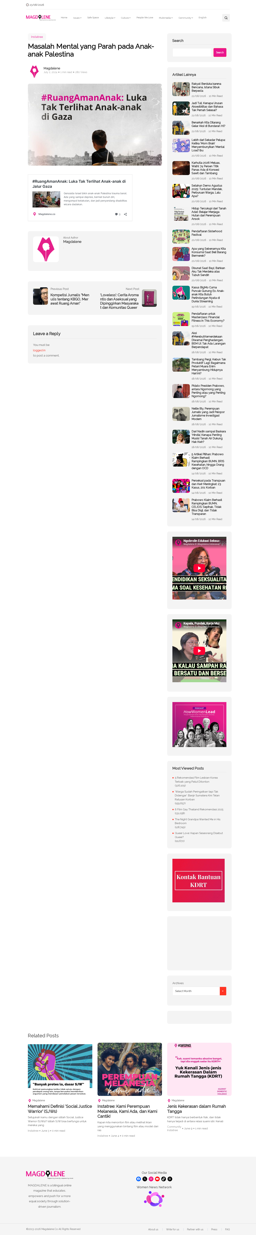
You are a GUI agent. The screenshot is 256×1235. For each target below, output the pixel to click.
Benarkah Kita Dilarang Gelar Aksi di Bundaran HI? (208, 124)
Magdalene (52, 68)
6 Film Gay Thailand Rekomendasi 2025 (199, 809)
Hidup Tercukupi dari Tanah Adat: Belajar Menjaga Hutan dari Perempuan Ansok (209, 214)
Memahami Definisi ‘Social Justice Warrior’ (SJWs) (60, 1109)
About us (153, 1229)
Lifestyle (109, 18)
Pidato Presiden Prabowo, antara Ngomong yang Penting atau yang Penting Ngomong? (208, 391)
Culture (125, 18)
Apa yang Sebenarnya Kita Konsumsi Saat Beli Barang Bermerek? (209, 252)
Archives (178, 983)
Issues (76, 18)
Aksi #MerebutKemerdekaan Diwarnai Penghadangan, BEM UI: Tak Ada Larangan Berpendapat (209, 340)
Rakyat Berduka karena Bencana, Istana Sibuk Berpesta (206, 87)
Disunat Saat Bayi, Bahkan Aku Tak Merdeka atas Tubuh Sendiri (208, 271)
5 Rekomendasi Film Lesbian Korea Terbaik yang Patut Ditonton (196, 779)
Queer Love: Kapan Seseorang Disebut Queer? (199, 835)
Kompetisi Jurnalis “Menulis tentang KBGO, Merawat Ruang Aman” (70, 299)
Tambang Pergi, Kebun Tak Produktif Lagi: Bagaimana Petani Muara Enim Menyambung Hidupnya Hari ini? (209, 366)
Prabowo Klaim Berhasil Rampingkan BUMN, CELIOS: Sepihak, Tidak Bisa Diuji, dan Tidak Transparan (207, 507)
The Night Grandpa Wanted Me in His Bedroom (197, 821)
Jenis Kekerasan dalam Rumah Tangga (196, 1109)
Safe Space (93, 17)
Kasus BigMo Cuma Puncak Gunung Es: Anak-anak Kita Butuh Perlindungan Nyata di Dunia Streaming (208, 294)
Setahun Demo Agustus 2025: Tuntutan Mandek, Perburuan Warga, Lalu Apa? (207, 191)
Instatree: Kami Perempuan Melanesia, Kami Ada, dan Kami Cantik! (127, 1111)
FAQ (227, 1229)
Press (214, 1229)
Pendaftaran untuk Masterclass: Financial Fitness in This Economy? (208, 317)
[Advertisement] (199, 943)
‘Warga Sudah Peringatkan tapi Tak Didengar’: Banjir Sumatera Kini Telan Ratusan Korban (197, 795)
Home (64, 17)
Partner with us (195, 1229)
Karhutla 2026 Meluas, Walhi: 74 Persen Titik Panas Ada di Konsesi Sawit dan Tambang (206, 168)
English (203, 17)
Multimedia (165, 18)
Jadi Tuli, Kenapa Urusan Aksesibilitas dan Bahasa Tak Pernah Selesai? (207, 106)
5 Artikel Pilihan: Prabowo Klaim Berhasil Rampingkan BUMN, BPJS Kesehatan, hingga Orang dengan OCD (208, 461)
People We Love (145, 17)
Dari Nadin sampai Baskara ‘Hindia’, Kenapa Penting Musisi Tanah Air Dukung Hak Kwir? (209, 437)
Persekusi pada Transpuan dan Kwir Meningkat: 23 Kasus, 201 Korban (208, 484)
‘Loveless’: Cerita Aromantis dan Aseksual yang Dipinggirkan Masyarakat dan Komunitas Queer (119, 301)
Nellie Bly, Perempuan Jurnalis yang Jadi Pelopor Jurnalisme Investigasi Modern (208, 414)
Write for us (172, 1229)
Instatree (37, 37)
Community (185, 18)
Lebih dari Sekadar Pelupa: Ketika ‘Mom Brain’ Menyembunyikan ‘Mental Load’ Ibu (208, 145)
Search (177, 41)
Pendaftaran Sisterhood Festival (207, 233)
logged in (39, 350)
